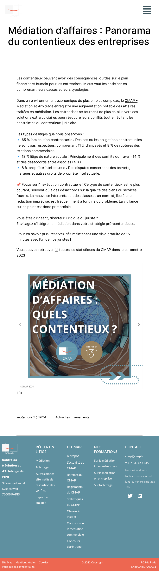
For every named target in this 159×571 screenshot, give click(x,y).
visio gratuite (109, 234)
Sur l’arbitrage (103, 485)
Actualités (62, 417)
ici (56, 250)
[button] (147, 10)
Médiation (43, 460)
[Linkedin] (140, 496)
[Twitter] (130, 496)
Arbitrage (42, 467)
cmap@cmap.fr (134, 456)
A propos (73, 456)
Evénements (80, 417)
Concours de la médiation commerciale (75, 528)
